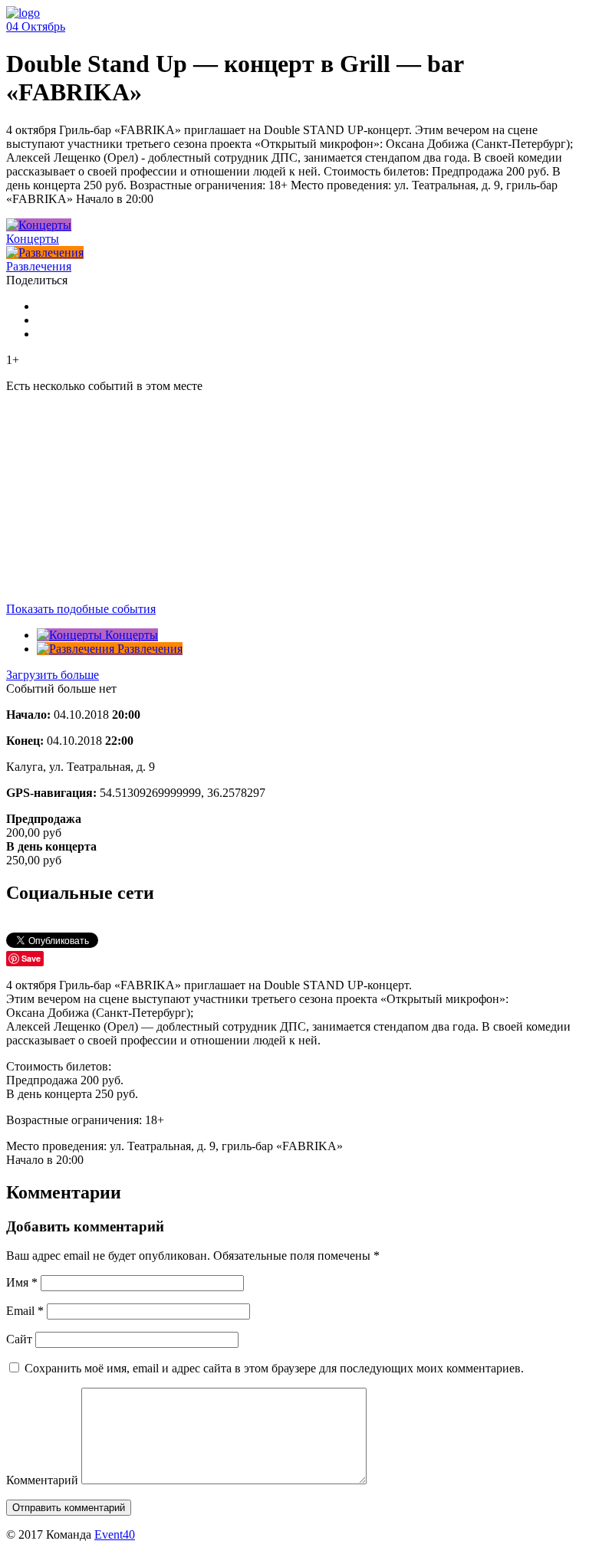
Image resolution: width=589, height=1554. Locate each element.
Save (31, 958)
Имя (22, 1282)
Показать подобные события (81, 608)
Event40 (114, 1534)
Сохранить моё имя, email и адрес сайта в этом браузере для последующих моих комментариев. (274, 1368)
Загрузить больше (52, 674)
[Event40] (23, 12)
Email (25, 1310)
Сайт (19, 1339)
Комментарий (42, 1480)
